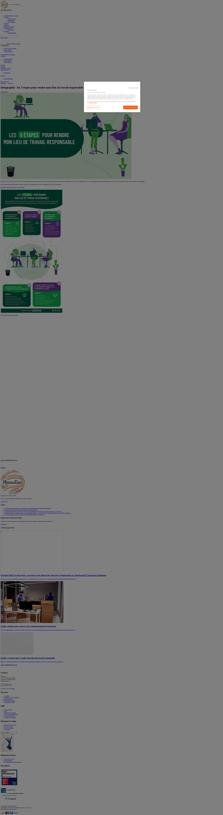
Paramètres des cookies (93, 107)
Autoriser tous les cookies (130, 107)
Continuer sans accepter (134, 87)
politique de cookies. (93, 102)
